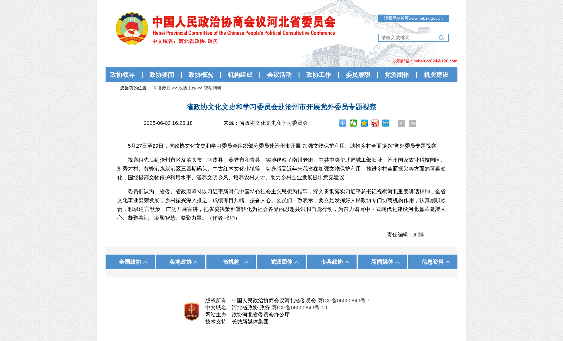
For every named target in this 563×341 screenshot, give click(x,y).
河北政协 (162, 87)
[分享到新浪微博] (375, 123)
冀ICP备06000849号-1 (344, 301)
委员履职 (358, 74)
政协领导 (122, 74)
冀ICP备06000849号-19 (299, 308)
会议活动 (279, 74)
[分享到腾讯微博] (386, 123)
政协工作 (318, 74)
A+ (413, 123)
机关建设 (436, 74)
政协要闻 (162, 74)
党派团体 (397, 74)
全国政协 (130, 262)
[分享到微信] (353, 123)
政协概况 (201, 74)
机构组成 (240, 74)
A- (402, 123)
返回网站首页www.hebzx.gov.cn (413, 18)
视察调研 (212, 87)
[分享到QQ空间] (364, 123)
